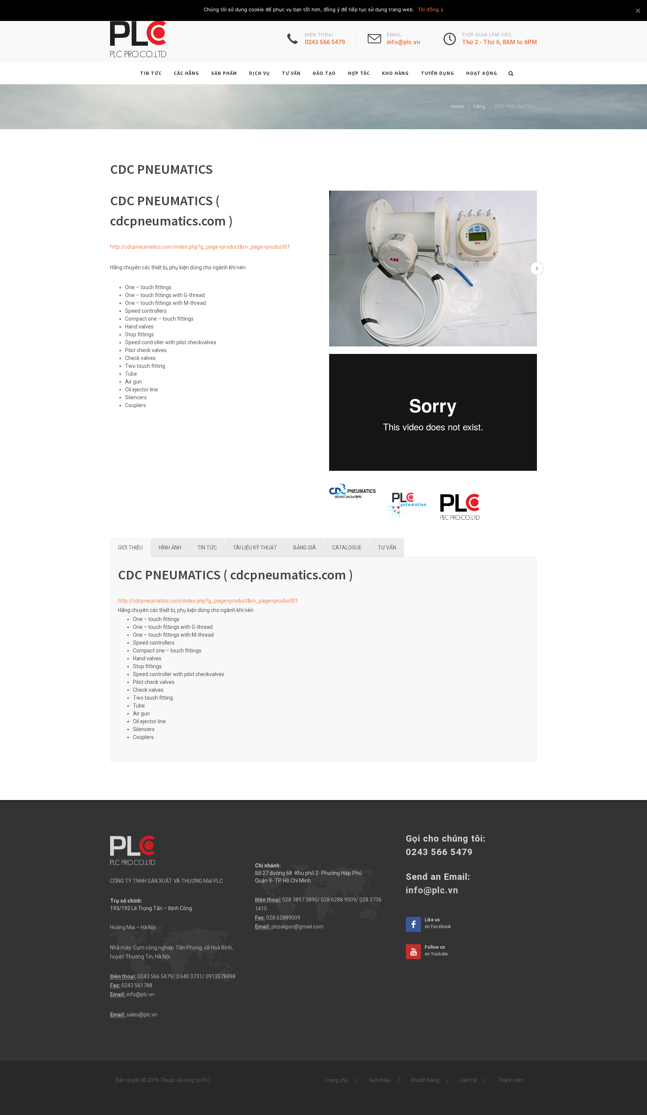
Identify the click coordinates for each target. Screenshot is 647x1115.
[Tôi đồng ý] (637, 10)
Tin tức (151, 73)
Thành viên (511, 1080)
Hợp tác (359, 73)
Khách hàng (425, 1080)
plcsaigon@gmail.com (297, 927)
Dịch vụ (259, 73)
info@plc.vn (140, 994)
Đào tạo (324, 73)
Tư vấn (291, 73)
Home (457, 106)
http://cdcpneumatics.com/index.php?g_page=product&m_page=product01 (200, 247)
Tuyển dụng (437, 73)
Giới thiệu (380, 1080)
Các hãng (186, 73)
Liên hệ (468, 1080)
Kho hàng (395, 73)
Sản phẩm (224, 73)
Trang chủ (336, 1080)
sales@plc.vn (142, 1015)
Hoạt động (481, 73)
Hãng (479, 106)
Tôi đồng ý (430, 9)
